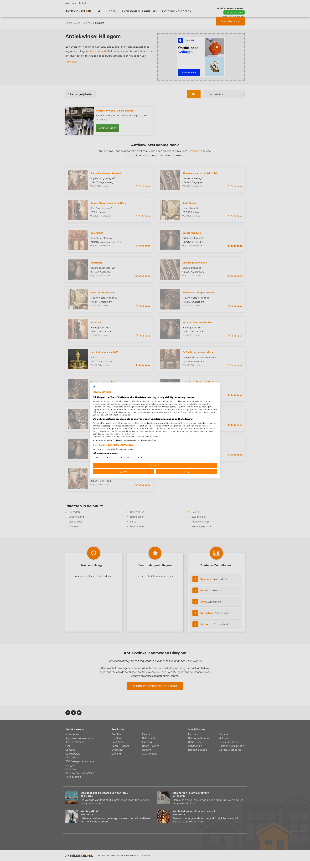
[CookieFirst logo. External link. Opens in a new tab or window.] (94, 386)
